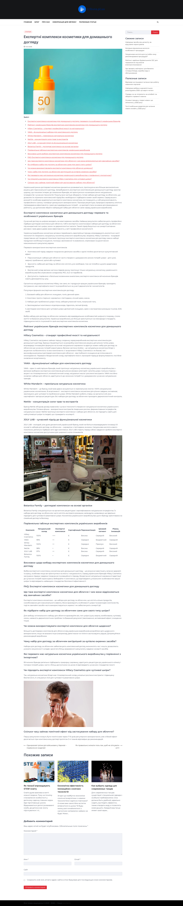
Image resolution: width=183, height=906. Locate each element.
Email (77, 859)
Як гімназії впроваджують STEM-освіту (37, 787)
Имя (26, 859)
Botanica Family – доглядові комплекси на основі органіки (53, 147)
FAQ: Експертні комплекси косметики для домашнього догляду (55, 157)
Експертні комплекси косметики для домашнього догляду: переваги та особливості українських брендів (74, 121)
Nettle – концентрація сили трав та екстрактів (48, 139)
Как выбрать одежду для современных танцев (104, 787)
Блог (37, 22)
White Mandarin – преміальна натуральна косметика (51, 136)
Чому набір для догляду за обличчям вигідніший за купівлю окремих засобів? (62, 172)
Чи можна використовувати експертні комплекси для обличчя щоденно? (60, 168)
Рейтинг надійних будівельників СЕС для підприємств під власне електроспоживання (141, 62)
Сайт (26, 870)
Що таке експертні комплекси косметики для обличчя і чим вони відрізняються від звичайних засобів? (73, 161)
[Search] (157, 22)
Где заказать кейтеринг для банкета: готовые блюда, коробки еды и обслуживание (139, 71)
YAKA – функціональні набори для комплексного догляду (53, 132)
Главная (28, 22)
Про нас (46, 22)
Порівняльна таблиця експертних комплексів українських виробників (59, 150)
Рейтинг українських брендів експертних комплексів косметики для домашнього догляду (67, 125)
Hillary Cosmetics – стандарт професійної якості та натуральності (56, 129)
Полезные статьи (87, 22)
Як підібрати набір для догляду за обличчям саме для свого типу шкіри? (60, 165)
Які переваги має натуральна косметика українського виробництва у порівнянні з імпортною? (70, 175)
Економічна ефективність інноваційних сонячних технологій (70, 789)
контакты (67, 903)
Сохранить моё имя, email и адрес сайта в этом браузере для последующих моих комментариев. (69, 880)
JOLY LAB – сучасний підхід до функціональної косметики (53, 143)
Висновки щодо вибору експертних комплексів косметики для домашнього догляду (65, 154)
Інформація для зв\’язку (64, 22)
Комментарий (30, 831)
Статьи (28, 32)
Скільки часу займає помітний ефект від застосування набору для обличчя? (61, 183)
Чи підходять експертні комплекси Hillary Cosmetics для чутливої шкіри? (60, 179)
